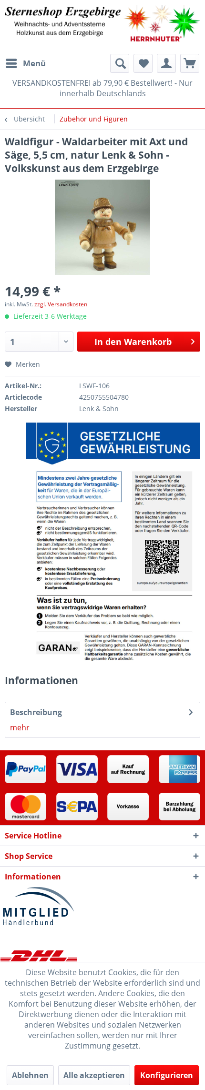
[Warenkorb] (189, 63)
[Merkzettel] (143, 63)
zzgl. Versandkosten (60, 304)
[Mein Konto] (166, 63)
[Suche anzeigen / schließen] (119, 63)
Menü (34, 63)
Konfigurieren (166, 1075)
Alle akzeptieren (94, 1075)
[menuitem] (25, 63)
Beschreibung (36, 712)
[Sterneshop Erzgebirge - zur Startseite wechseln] (102, 27)
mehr (20, 727)
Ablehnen (30, 1075)
